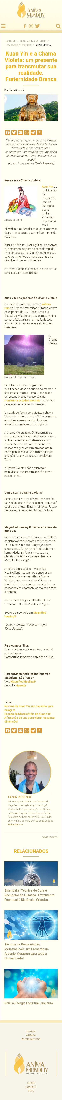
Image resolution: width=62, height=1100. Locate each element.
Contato (30, 1086)
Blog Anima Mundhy (33, 41)
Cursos (31, 1031)
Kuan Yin (47, 186)
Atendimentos (31, 1039)
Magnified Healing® (23, 681)
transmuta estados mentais (22, 400)
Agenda (21, 685)
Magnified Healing (19, 45)
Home (12, 41)
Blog (31, 1090)
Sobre (31, 1083)
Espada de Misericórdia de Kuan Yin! (27, 713)
